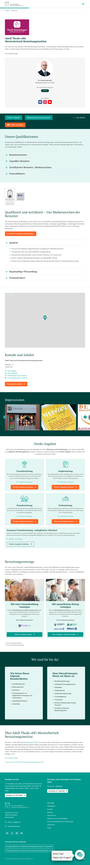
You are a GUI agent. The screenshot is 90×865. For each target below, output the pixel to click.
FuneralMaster (17, 173)
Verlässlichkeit (17, 277)
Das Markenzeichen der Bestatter (20, 234)
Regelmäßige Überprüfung (23, 271)
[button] (45, 317)
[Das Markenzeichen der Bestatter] (10, 196)
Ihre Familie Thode (11, 758)
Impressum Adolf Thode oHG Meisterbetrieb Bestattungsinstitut (24, 762)
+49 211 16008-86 (55, 786)
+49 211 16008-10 (13, 822)
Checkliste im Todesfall (56, 791)
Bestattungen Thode (31, 742)
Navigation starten (15, 384)
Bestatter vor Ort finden (14, 795)
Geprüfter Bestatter (19, 161)
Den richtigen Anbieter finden (64, 634)
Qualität (13, 242)
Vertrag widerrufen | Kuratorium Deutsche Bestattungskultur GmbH (30, 851)
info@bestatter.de (14, 826)
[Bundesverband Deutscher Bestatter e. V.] (14, 4)
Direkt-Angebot (13, 117)
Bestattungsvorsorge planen (38, 117)
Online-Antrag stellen (23, 634)
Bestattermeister (18, 154)
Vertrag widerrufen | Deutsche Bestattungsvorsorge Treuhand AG (29, 846)
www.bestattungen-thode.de (17, 378)
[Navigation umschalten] (83, 4)
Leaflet (9, 293)
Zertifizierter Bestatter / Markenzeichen (30, 167)
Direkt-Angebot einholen (23, 487)
